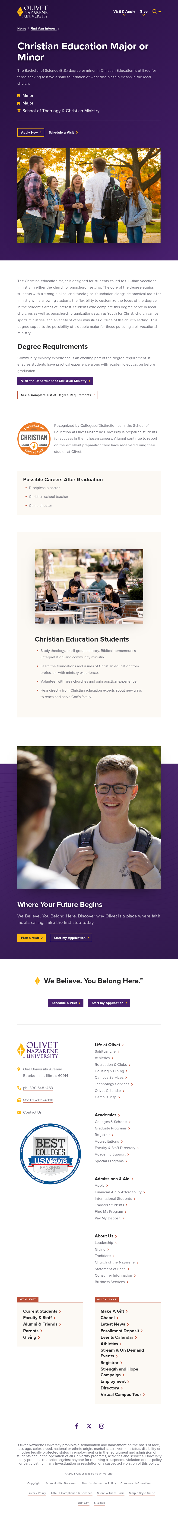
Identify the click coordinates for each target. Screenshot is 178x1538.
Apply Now (29, 132)
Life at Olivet (107, 1045)
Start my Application (70, 937)
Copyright (34, 1483)
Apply (100, 1185)
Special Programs (109, 1161)
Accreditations (107, 1141)
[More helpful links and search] (154, 11)
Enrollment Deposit (120, 1331)
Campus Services (109, 1077)
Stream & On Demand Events (122, 1353)
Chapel (108, 1317)
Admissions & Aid (112, 1179)
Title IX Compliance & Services (71, 1493)
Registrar (102, 1134)
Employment (113, 1381)
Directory (110, 1388)
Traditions (103, 1256)
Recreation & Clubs (111, 1064)
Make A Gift (112, 1311)
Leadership (104, 1242)
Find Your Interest (44, 29)
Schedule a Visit (61, 132)
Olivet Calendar (108, 1090)
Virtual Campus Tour (121, 1394)
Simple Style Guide (142, 1493)
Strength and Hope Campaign (119, 1372)
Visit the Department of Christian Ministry (54, 381)
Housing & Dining (109, 1071)
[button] (124, 11)
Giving (100, 1249)
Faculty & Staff (37, 1317)
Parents (30, 1331)
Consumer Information (113, 1275)
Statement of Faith (110, 1269)
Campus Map (106, 1097)
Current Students (40, 1311)
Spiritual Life (105, 1051)
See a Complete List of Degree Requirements (56, 395)
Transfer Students (109, 1205)
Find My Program (109, 1211)
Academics (105, 1115)
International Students (113, 1198)
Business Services (110, 1282)
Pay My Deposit (108, 1218)
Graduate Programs (111, 1128)
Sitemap (99, 1503)
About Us (104, 1236)
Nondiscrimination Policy (99, 1483)
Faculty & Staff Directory (115, 1148)
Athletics (102, 1058)
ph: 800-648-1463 (38, 1087)
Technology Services (112, 1084)
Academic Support (110, 1154)
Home (21, 29)
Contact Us (32, 1112)
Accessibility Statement (61, 1483)
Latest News (113, 1324)
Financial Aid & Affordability (118, 1192)
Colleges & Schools (111, 1122)
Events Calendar (117, 1337)
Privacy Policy (37, 1493)
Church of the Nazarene (115, 1262)
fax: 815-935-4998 (38, 1100)
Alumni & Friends (40, 1324)
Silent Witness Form (111, 1493)
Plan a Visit (30, 937)
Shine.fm (83, 1503)
